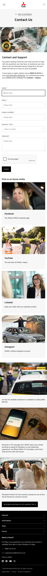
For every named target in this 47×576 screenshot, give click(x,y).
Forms (4, 531)
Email (5, 100)
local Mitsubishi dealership (15, 75)
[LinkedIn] (3, 561)
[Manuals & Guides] (44, 5)
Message (6, 136)
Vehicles (5, 515)
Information (6, 520)
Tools (4, 526)
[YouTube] (10, 561)
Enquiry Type (8, 124)
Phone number (8, 112)
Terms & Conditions (24, 571)
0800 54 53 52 (10, 549)
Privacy (14, 571)
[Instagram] (14, 561)
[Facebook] (6, 561)
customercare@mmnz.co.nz (15, 553)
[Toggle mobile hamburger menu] (4, 4)
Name (4, 88)
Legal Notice (6, 571)
